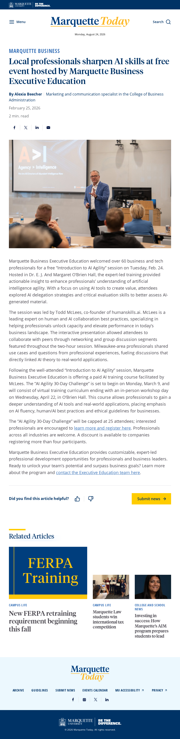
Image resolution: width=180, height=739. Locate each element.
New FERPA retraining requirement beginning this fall (43, 621)
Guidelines (39, 690)
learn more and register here (102, 428)
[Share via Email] (48, 127)
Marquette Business (34, 51)
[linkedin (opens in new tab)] (106, 700)
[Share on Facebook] (14, 127)
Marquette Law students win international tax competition (108, 619)
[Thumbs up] (77, 499)
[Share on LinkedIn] (37, 127)
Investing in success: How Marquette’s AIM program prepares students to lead (152, 625)
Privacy (157, 690)
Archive (18, 690)
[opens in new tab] (29, 5)
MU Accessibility (127, 690)
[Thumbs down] (91, 499)
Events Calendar (95, 690)
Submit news (148, 498)
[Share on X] (25, 127)
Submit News (65, 690)
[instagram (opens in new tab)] (84, 700)
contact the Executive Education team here (98, 472)
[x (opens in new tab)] (95, 700)
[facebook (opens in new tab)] (73, 700)
